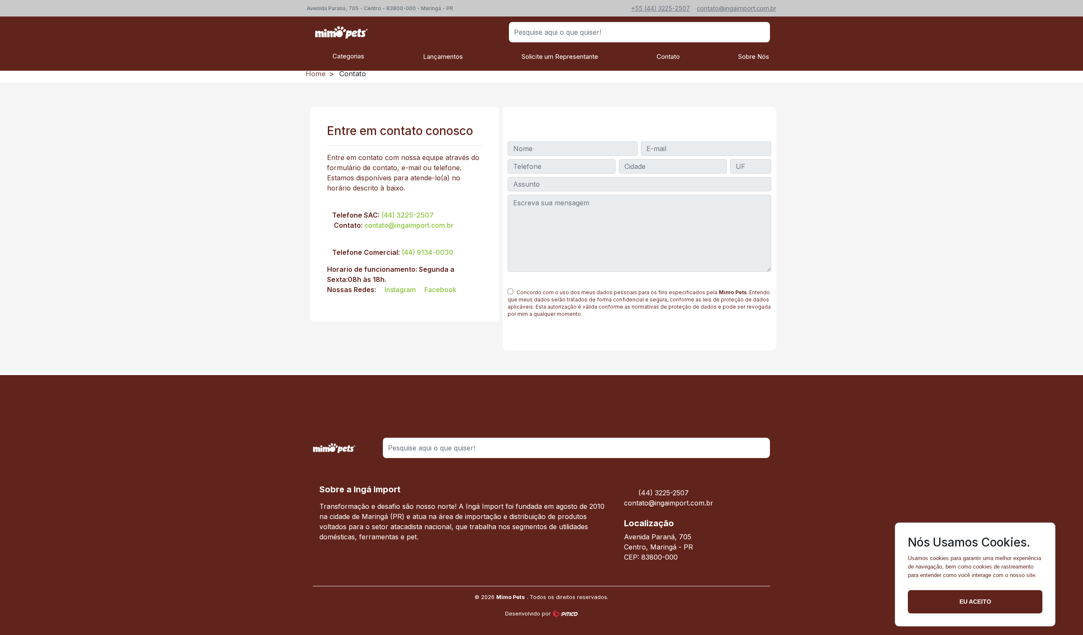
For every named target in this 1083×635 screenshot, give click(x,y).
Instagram (399, 289)
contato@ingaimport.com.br (409, 225)
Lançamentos (443, 56)
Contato (668, 56)
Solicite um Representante (560, 56)
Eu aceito (975, 601)
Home (316, 73)
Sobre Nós (753, 56)
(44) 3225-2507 (407, 215)
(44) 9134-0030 (427, 252)
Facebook (439, 289)
